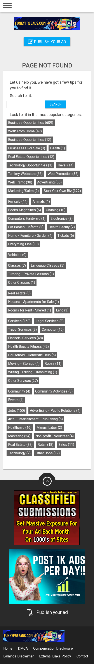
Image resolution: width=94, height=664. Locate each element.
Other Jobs (48, 453)
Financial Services (25, 338)
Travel (65, 165)
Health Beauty (62, 227)
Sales (66, 445)
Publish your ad (49, 41)
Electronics (61, 218)
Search (55, 104)
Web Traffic (20, 182)
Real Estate (20, 445)
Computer (53, 329)
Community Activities (54, 391)
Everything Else (23, 244)
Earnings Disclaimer (18, 656)
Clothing (55, 210)
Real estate (19, 293)
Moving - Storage (24, 363)
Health (57, 148)
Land (62, 310)
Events (16, 400)
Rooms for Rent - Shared (29, 310)
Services (19, 321)
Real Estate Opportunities (31, 157)
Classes (17, 265)
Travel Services (22, 329)
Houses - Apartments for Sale (33, 302)
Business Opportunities (30, 123)
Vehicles (17, 255)
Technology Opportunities (30, 165)
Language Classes (47, 265)
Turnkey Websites (25, 174)
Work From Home (25, 131)
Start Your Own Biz (62, 191)
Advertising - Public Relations (55, 410)
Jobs (16, 410)
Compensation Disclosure (53, 648)
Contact (82, 656)
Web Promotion (63, 174)
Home (7, 648)
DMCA (23, 648)
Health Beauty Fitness (28, 346)
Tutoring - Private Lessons (31, 274)
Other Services (23, 381)
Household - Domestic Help (32, 355)
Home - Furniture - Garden (30, 235)
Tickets (65, 235)
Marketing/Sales (23, 191)
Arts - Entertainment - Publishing (35, 419)
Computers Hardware (26, 218)
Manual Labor (49, 427)
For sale (18, 201)
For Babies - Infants (26, 227)
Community (19, 391)
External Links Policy (55, 656)
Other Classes (21, 282)
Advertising (49, 182)
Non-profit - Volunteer (54, 436)
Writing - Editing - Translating (32, 372)
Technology (19, 453)
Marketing (19, 436)
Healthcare (19, 427)
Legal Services (50, 321)
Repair (53, 363)
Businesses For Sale (26, 148)
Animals (41, 201)
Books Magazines (24, 210)
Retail (45, 445)
